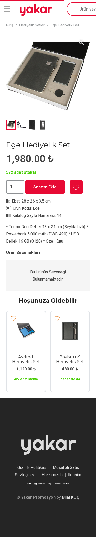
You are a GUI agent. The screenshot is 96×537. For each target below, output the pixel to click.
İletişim (74, 474)
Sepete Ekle (45, 187)
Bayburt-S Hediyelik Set (70, 359)
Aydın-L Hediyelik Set (26, 359)
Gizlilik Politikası (32, 467)
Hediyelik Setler (32, 25)
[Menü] (7, 9)
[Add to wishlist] (76, 187)
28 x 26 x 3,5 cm (36, 201)
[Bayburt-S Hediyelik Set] (70, 325)
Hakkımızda (52, 474)
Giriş (9, 25)
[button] (81, 42)
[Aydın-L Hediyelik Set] (26, 325)
